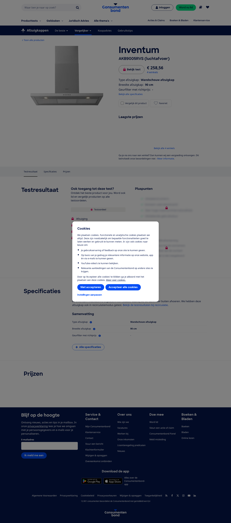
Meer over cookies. (116, 280)
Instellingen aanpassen (89, 294)
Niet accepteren (90, 287)
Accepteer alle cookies (123, 287)
